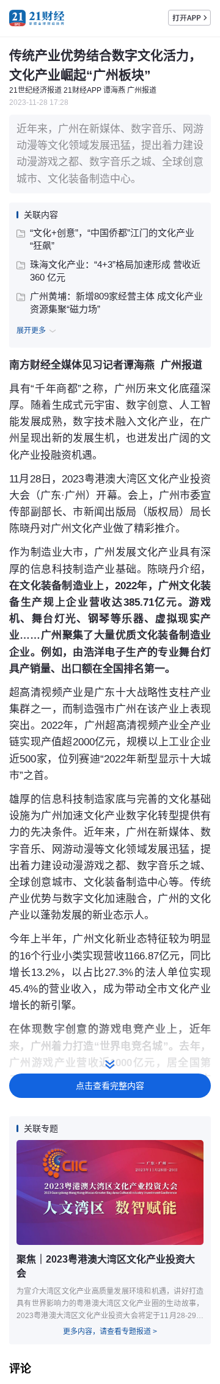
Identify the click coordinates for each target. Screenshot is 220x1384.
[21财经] (36, 18)
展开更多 (31, 330)
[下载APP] (189, 18)
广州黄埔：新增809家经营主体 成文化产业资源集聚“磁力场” (116, 302)
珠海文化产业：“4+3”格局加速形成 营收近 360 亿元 (115, 270)
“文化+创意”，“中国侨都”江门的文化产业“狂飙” (112, 239)
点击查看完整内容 (110, 1086)
